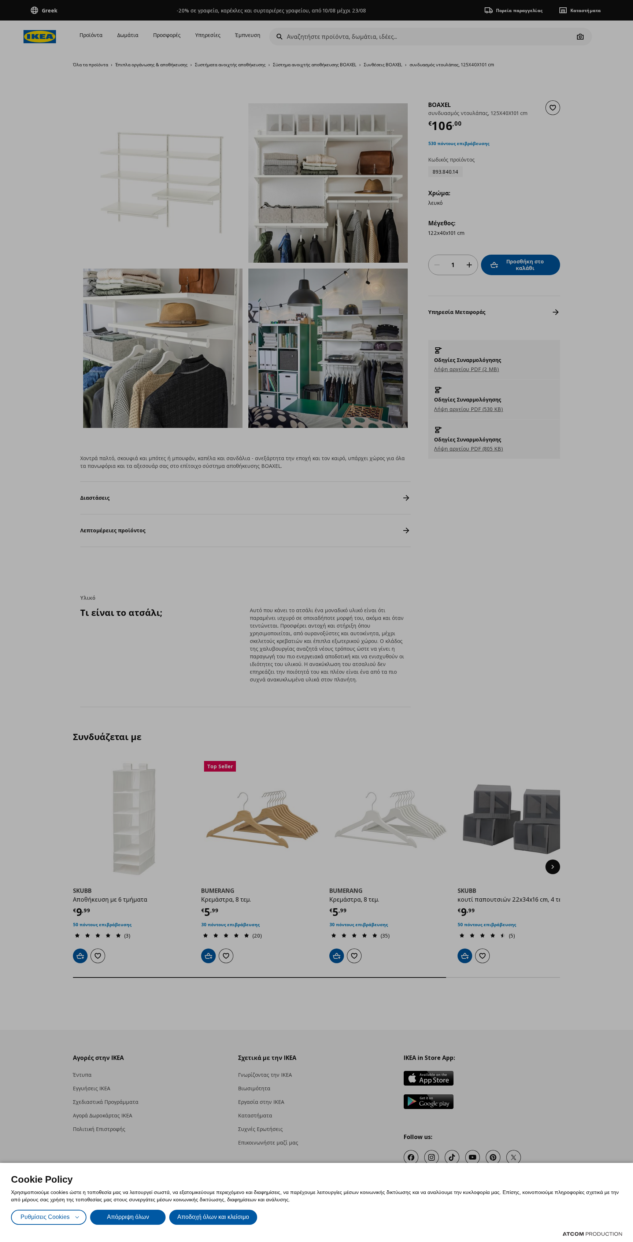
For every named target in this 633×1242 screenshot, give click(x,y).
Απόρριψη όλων (128, 1217)
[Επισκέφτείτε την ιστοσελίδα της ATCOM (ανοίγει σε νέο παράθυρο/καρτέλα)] (592, 1234)
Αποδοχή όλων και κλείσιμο (213, 1217)
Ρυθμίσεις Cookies (45, 1217)
